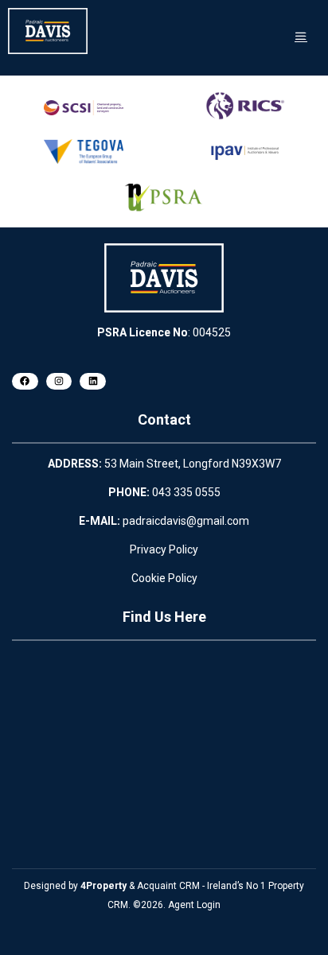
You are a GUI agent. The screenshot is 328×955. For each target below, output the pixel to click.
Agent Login (194, 904)
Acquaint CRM (168, 885)
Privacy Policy (164, 549)
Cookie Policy (164, 578)
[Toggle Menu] (301, 36)
